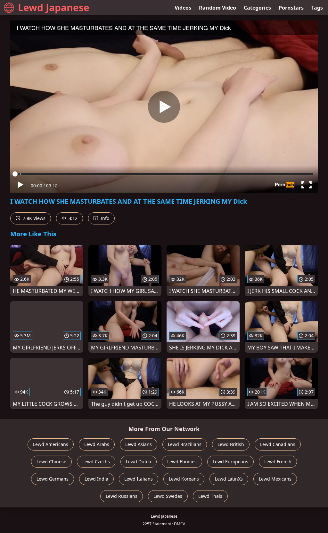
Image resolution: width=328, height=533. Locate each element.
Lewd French (277, 462)
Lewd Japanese (53, 7)
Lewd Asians (138, 444)
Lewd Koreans (184, 479)
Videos (183, 7)
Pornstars (291, 7)
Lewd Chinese (51, 462)
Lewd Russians (121, 496)
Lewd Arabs (96, 444)
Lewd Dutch (138, 462)
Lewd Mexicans (275, 479)
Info (104, 218)
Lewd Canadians (277, 444)
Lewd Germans (53, 479)
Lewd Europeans (230, 462)
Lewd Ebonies (182, 462)
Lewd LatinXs (229, 479)
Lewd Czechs (96, 462)
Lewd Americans (50, 444)
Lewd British (230, 444)
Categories (257, 7)
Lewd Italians (138, 479)
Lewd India (96, 479)
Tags (317, 7)
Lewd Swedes (167, 496)
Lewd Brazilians (184, 444)
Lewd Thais (210, 496)
